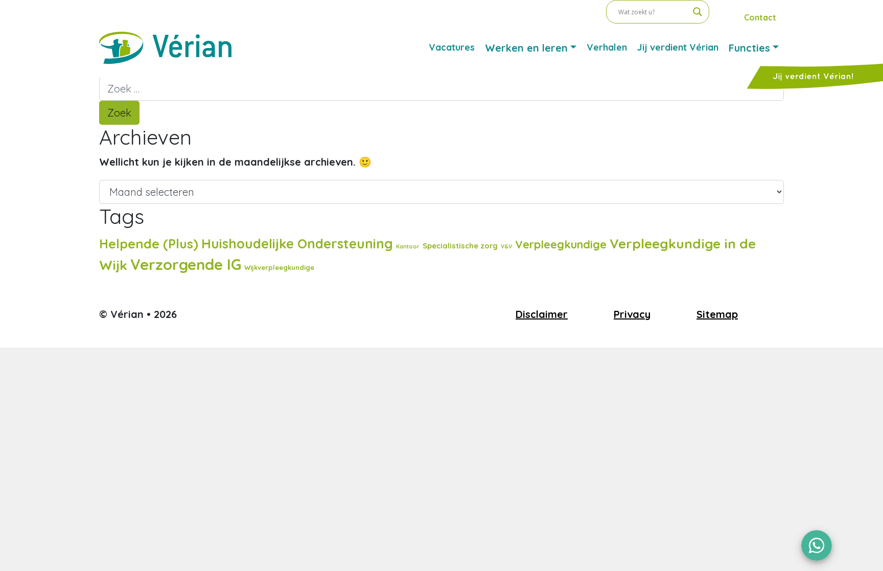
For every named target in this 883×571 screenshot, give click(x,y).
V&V (506, 246)
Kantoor (408, 246)
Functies (749, 47)
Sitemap (717, 314)
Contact (760, 17)
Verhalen (607, 47)
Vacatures (452, 47)
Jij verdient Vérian (677, 47)
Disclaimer (542, 314)
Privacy (632, 314)
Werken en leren (526, 47)
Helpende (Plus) (148, 244)
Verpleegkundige (561, 244)
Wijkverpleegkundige (279, 267)
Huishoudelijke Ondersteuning (297, 243)
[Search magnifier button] (697, 12)
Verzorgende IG (185, 264)
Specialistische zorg (460, 245)
